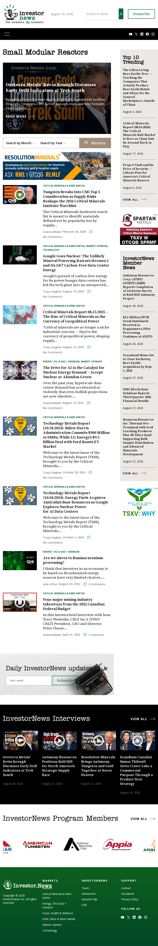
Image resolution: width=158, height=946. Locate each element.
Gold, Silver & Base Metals (59, 919)
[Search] (121, 13)
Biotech (47, 888)
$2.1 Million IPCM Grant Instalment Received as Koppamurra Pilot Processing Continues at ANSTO (137, 326)
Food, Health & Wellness (57, 913)
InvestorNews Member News (138, 263)
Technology (51, 250)
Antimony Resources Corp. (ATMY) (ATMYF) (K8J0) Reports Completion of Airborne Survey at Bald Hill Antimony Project (139, 287)
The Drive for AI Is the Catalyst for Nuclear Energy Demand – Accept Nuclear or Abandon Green (73, 373)
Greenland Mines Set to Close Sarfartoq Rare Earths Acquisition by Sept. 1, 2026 (138, 363)
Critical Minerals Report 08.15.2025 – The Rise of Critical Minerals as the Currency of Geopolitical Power (75, 317)
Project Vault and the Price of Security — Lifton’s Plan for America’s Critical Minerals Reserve (138, 172)
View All (131, 199)
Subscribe (141, 14)
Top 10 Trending (133, 60)
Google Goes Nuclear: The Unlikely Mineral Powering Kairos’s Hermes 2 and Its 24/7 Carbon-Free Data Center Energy (76, 263)
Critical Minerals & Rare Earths (64, 185)
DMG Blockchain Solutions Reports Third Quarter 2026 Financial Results (137, 395)
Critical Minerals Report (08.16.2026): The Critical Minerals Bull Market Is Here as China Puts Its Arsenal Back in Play (139, 134)
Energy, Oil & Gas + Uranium (61, 361)
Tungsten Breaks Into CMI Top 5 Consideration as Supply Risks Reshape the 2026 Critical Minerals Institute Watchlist (74, 199)
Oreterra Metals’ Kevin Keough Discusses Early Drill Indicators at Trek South (51, 87)
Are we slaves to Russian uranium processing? (73, 560)
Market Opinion (96, 246)
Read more (16, 116)
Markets (98, 143)
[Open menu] (7, 34)
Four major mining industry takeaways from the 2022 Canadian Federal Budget (74, 604)
